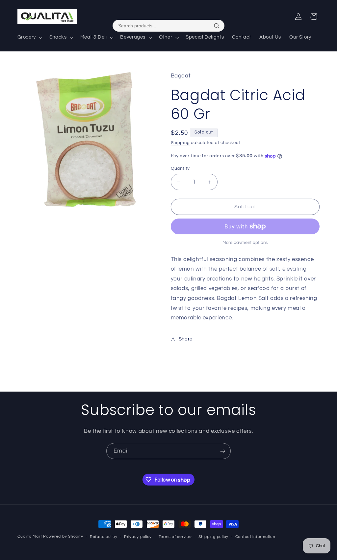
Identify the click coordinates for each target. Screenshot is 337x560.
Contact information (255, 537)
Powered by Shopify (63, 536)
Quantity (180, 168)
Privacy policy (138, 537)
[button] (29, 37)
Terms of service (175, 537)
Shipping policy (213, 537)
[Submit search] (216, 25)
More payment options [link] (245, 243)
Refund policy (103, 537)
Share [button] (186, 339)
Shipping (180, 143)
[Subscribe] (222, 451)
